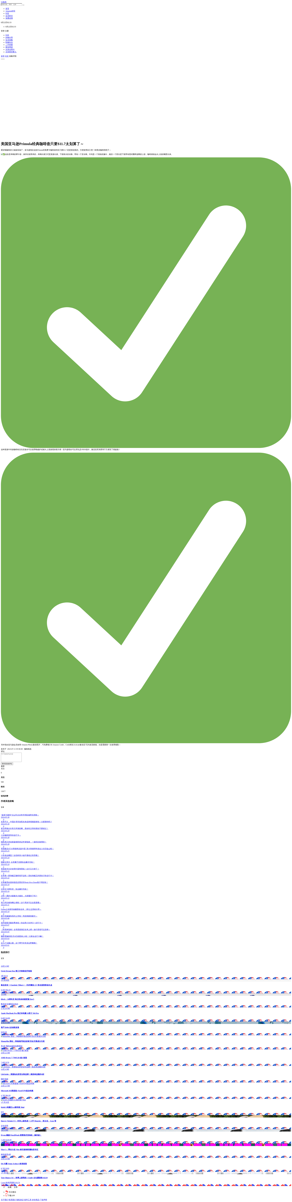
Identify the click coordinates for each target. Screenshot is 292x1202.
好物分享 (9, 37)
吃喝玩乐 (9, 42)
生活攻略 (9, 40)
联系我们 (12, 1200)
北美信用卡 (10, 49)
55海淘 (3, 2)
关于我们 (4, 1200)
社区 (7, 35)
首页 (3, 56)
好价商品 (35, 1200)
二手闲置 (9, 45)
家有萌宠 (9, 47)
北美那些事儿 (10, 52)
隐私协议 (20, 1200)
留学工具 (27, 1200)
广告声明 (43, 1200)
